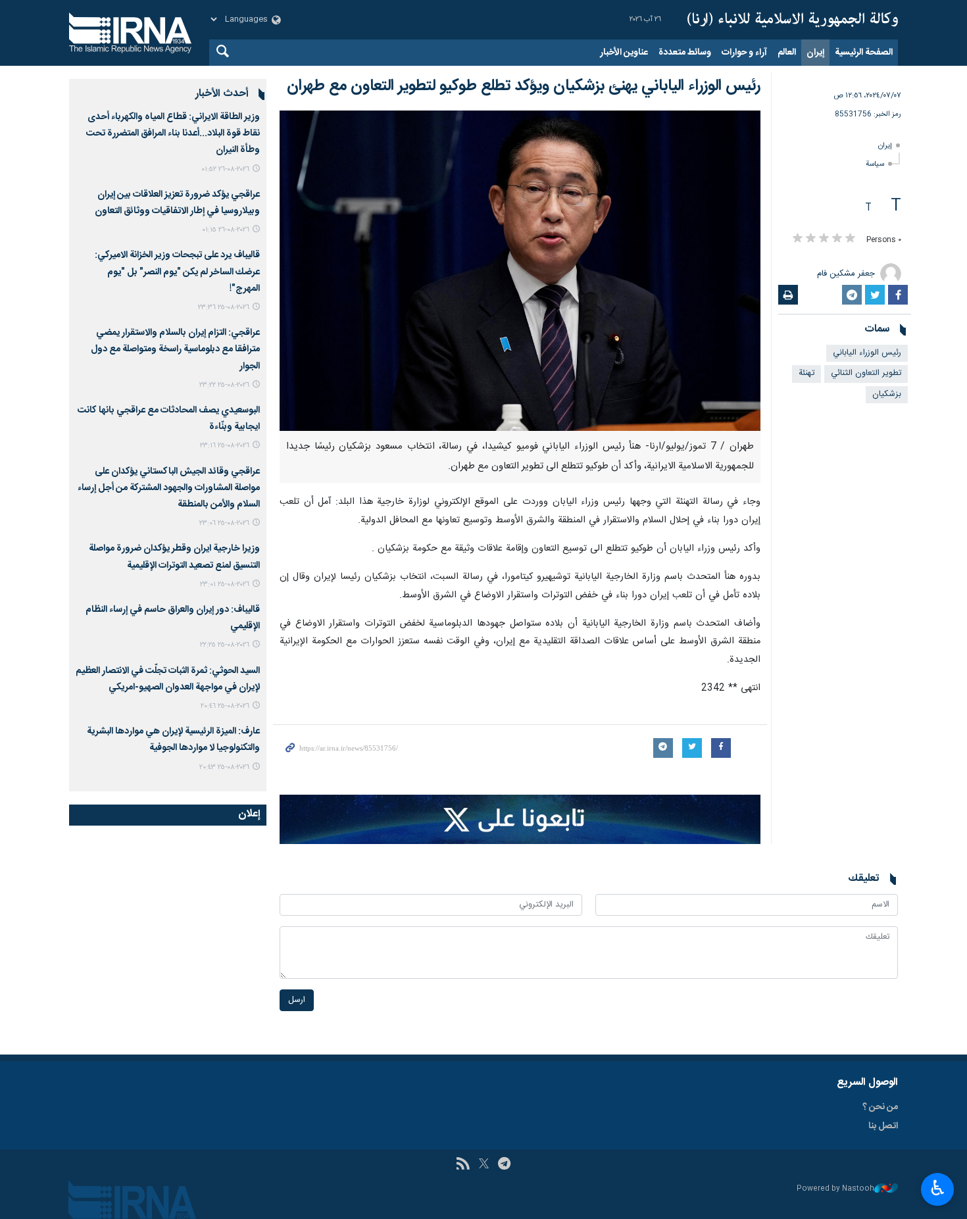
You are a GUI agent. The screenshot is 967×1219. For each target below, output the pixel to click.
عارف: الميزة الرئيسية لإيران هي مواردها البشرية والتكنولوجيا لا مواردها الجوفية (173, 740)
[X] (484, 1165)
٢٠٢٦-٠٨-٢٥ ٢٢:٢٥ (224, 645)
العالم (787, 53)
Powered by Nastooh (835, 1189)
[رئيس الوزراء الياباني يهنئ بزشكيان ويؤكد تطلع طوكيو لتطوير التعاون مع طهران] (520, 271)
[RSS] (463, 1165)
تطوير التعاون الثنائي (866, 373)
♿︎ (937, 1188)
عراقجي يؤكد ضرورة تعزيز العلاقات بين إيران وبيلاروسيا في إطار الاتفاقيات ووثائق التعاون (177, 203)
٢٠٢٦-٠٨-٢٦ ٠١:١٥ (225, 230)
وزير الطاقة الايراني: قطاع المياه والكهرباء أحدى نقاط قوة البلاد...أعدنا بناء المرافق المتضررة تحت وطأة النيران (173, 133)
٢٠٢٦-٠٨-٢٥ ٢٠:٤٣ (224, 767)
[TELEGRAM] (504, 1165)
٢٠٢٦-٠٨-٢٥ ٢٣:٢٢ (224, 385)
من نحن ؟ (880, 1107)
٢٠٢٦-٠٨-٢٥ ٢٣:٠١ (224, 584)
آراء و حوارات (744, 53)
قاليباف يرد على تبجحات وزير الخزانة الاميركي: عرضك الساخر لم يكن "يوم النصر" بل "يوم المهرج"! (177, 271)
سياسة (875, 164)
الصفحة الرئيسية (864, 53)
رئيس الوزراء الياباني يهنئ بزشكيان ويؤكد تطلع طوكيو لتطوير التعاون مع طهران (523, 86)
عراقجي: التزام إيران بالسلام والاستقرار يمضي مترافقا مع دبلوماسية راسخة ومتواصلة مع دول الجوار (175, 349)
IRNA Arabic (792, 20)
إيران (815, 53)
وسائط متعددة (684, 53)
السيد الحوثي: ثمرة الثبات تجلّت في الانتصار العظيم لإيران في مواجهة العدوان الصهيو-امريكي (168, 679)
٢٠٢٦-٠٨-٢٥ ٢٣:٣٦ (223, 307)
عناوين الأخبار (624, 53)
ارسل (296, 1000)
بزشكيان (886, 394)
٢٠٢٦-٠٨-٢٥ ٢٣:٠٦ (224, 523)
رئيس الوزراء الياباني (867, 353)
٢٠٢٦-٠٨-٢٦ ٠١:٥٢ (225, 169)
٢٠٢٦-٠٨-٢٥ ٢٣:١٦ (224, 445)
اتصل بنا (883, 1126)
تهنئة (806, 373)
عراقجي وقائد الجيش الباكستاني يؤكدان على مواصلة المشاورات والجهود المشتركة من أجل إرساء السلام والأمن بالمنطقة (169, 488)
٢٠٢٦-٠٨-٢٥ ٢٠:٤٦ (225, 706)
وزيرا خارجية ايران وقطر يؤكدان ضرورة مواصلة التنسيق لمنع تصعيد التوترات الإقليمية (174, 557)
